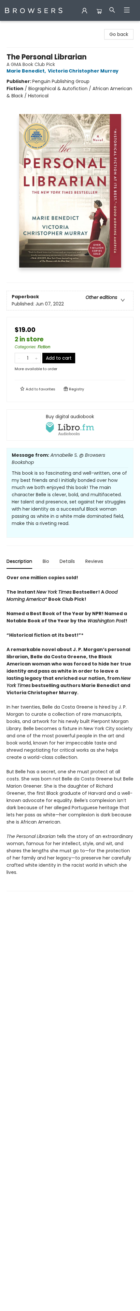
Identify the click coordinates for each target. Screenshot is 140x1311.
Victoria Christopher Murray (83, 71)
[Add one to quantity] (36, 358)
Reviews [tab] (94, 561)
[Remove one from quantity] (19, 358)
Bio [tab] (46, 561)
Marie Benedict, (27, 71)
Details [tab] (67, 561)
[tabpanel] (70, 732)
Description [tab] (19, 561)
